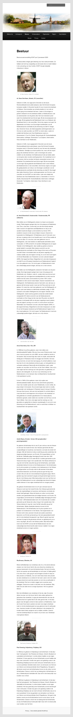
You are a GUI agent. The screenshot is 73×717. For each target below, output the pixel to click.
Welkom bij (10, 34)
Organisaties (46, 34)
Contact (43, 38)
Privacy (36, 38)
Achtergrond (19, 34)
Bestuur (27, 34)
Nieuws (29, 38)
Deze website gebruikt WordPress (39, 711)
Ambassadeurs (36, 34)
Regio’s (54, 34)
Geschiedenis (62, 34)
